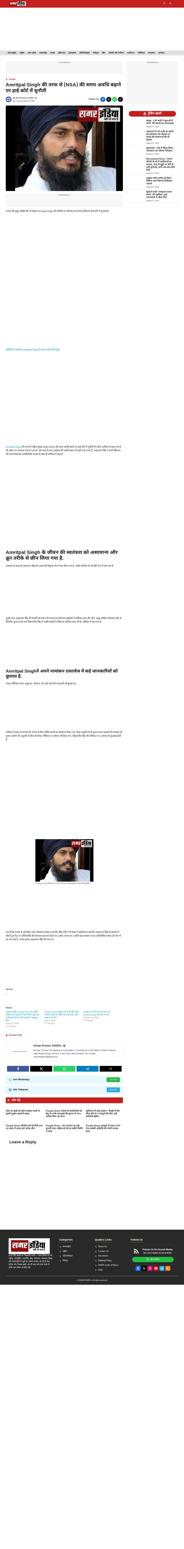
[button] (170, 3)
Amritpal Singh (13, 447)
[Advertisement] (92, 29)
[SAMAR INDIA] (17, 3)
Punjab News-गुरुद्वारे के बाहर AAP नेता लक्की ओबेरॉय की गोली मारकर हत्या (103, 1128)
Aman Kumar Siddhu (25, 98)
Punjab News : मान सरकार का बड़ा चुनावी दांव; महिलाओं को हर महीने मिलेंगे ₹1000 (64, 1128)
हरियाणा (61, 53)
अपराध (161, 53)
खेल (103, 53)
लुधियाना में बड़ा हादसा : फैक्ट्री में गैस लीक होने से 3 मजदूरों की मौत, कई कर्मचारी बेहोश (103, 1114)
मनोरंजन (131, 53)
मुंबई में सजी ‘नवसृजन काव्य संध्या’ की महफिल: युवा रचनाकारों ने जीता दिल (159, 195)
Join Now (113, 1080)
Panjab (12, 79)
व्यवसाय (151, 53)
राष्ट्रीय (22, 53)
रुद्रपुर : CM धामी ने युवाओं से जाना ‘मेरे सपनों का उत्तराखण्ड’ (160, 122)
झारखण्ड (72, 53)
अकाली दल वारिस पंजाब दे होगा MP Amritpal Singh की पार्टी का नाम (97, 1013)
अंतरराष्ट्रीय (11, 53)
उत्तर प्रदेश (32, 53)
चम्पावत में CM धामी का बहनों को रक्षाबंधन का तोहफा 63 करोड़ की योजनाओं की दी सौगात (160, 136)
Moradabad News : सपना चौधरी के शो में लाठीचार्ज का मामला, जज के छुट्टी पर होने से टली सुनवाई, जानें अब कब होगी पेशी (160, 165)
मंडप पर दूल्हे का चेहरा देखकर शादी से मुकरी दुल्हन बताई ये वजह (23, 1112)
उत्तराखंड (43, 53)
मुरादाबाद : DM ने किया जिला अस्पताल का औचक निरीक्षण (159, 149)
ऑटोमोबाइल (84, 53)
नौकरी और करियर (116, 53)
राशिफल (141, 53)
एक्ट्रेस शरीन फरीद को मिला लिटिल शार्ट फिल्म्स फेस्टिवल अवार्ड (159, 181)
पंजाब (52, 53)
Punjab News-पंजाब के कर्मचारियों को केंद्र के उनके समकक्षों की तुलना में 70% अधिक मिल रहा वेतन (64, 1114)
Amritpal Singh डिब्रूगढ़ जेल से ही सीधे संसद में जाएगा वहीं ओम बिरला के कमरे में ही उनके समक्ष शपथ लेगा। (61, 1015)
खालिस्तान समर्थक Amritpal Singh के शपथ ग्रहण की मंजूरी (32, 349)
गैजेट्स (96, 53)
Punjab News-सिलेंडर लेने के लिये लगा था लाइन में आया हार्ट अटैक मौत (24, 1127)
